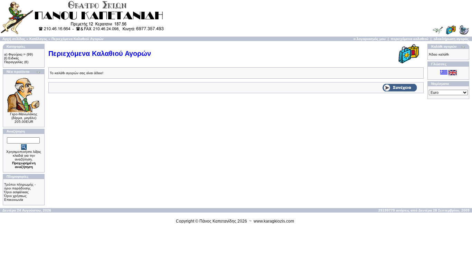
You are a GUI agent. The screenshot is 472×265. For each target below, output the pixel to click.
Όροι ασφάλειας (16, 192)
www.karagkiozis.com (274, 221)
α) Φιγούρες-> (15, 54)
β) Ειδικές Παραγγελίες (13, 60)
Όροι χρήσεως (15, 196)
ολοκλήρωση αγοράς (451, 39)
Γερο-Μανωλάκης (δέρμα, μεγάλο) (23, 116)
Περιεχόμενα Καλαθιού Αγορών (77, 39)
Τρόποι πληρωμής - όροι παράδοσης (20, 186)
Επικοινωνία (13, 200)
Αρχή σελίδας (13, 39)
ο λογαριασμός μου (369, 39)
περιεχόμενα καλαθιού (409, 39)
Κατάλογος (38, 39)
